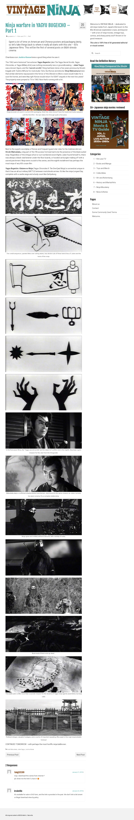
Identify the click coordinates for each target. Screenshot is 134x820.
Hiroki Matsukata (12, 749)
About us (96, 204)
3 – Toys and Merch (101, 168)
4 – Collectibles (99, 173)
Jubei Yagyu (21, 749)
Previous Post (12, 755)
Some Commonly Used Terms (104, 212)
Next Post (81, 755)
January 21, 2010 (77, 772)
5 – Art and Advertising (102, 178)
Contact (95, 208)
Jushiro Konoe (24, 57)
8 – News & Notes (100, 192)
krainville (18, 791)
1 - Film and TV (20, 36)
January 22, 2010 (77, 791)
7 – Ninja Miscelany (101, 187)
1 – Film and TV (99, 159)
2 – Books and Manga (102, 164)
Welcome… (96, 216)
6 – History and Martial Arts (104, 182)
